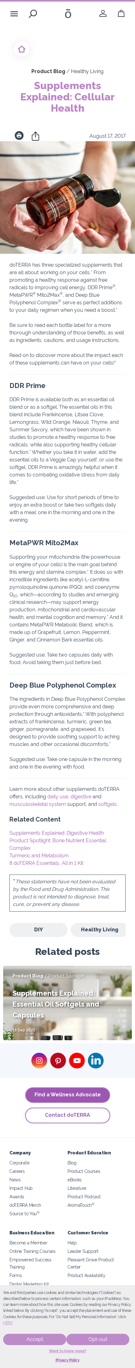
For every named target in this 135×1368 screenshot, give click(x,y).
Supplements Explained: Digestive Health (56, 833)
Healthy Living (99, 930)
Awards (16, 1196)
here (8, 1323)
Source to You (24, 1213)
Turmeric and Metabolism (39, 856)
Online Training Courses (32, 1251)
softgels (107, 804)
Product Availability (86, 1275)
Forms (15, 1275)
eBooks (75, 1179)
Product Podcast (84, 1196)
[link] (103, 14)
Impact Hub (21, 1188)
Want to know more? (67, 1351)
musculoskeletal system (37, 804)
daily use (57, 797)
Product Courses (84, 1171)
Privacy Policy (68, 1360)
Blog (72, 1162)
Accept (34, 1339)
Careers (17, 1171)
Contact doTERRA (67, 1115)
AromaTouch (81, 1205)
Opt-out (98, 1339)
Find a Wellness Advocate (68, 1095)
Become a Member (28, 1242)
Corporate (19, 1162)
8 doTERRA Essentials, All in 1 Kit (46, 863)
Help (72, 1242)
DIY (38, 930)
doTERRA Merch (25, 1205)
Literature (77, 1188)
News (15, 1179)
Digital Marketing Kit (29, 1284)
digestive (81, 797)
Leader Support (83, 1251)
